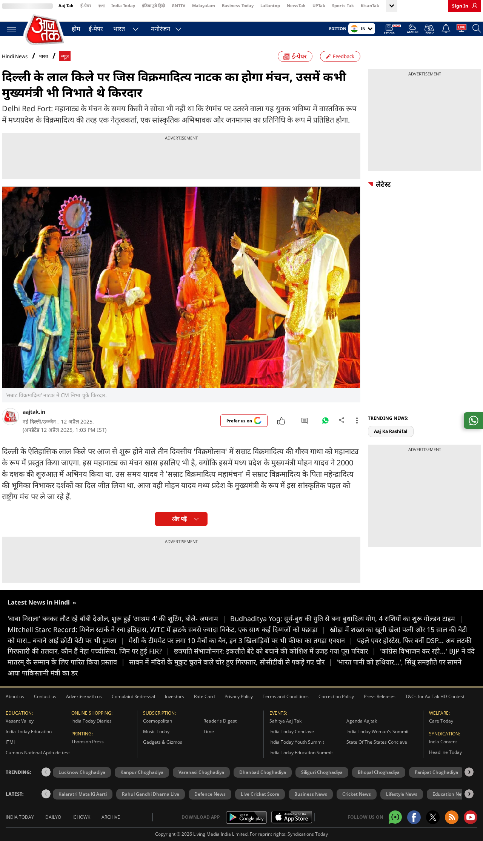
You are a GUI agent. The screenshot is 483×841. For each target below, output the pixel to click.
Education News (450, 794)
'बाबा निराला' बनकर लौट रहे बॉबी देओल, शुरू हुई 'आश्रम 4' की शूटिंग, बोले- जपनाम (117, 618)
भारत (119, 29)
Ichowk (81, 817)
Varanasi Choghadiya (201, 772)
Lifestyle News (401, 794)
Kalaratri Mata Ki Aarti (82, 794)
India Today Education (29, 731)
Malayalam (203, 5)
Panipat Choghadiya (436, 772)
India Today (123, 5)
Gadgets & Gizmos (162, 742)
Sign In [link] (460, 6)
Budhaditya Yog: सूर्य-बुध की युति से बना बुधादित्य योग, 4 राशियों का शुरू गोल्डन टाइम (346, 618)
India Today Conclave (291, 731)
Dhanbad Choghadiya (262, 772)
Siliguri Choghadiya (322, 772)
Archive (111, 817)
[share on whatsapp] (473, 420)
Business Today (238, 5)
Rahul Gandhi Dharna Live (150, 794)
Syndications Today (308, 834)
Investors (174, 696)
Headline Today (445, 752)
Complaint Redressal (133, 696)
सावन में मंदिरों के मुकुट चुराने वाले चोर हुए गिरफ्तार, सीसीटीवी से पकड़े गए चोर (230, 661)
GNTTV (178, 5)
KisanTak (370, 5)
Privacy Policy (239, 696)
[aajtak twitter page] (433, 817)
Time (208, 731)
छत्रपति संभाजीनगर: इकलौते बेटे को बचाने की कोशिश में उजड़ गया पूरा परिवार (275, 650)
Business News (310, 794)
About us (15, 696)
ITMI (10, 742)
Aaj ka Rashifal (391, 431)
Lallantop (270, 5)
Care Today (441, 721)
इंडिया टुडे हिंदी (153, 5)
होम (76, 29)
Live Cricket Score (260, 794)
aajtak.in (34, 411)
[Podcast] (430, 29)
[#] (325, 422)
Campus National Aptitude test (38, 752)
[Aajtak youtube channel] (470, 817)
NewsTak (296, 5)
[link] (472, 5)
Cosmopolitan (157, 721)
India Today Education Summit (301, 752)
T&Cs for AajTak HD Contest (435, 696)
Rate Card (204, 696)
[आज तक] (45, 30)
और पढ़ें (179, 519)
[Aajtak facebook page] (414, 817)
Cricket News (356, 794)
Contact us (45, 696)
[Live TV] (461, 29)
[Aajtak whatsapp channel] (395, 817)
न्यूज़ (65, 56)
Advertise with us (84, 696)
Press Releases (379, 696)
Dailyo (53, 817)
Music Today (156, 731)
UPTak (318, 5)
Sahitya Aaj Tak (285, 721)
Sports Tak (343, 5)
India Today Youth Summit (296, 742)
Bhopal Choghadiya (379, 772)
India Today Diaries (91, 721)
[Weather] (412, 29)
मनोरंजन (160, 29)
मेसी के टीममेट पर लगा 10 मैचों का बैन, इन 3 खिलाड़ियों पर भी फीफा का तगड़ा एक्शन (241, 640)
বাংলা (101, 5)
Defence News (210, 794)
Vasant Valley (20, 721)
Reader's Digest (220, 721)
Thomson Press (87, 741)
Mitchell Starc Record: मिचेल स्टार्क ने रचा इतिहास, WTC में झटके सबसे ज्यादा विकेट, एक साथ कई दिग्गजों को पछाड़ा (167, 629)
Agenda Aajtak (361, 721)
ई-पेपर (85, 5)
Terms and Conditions (286, 696)
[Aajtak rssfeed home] (451, 817)
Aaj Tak (66, 5)
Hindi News (15, 56)
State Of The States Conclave (376, 742)
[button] (469, 772)
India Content (443, 741)
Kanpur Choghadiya (141, 772)
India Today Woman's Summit (377, 731)
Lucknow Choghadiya (81, 772)
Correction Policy (336, 696)
